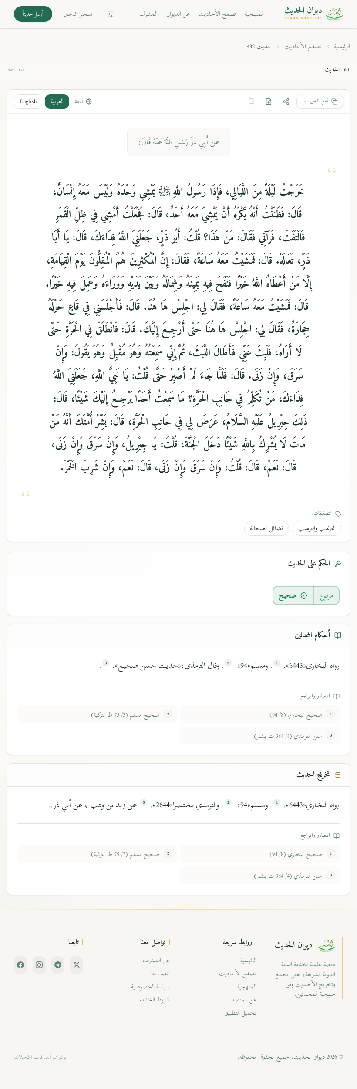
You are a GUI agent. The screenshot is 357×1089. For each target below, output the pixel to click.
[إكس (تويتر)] (76, 965)
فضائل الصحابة (266, 528)
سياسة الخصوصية (150, 986)
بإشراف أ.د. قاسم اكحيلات (40, 1056)
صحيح (288, 595)
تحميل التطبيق (240, 1012)
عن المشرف (156, 960)
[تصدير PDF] (269, 101)
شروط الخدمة (155, 999)
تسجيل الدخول (78, 14)
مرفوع (326, 595)
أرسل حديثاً (33, 14)
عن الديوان (178, 13)
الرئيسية (342, 46)
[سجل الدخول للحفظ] (251, 101)
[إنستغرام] (39, 965)
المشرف (148, 13)
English (28, 101)
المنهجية (254, 13)
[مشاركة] (286, 101)
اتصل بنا (160, 973)
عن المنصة (244, 999)
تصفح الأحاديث (217, 13)
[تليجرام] (58, 965)
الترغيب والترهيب (317, 528)
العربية (57, 101)
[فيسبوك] (20, 965)
